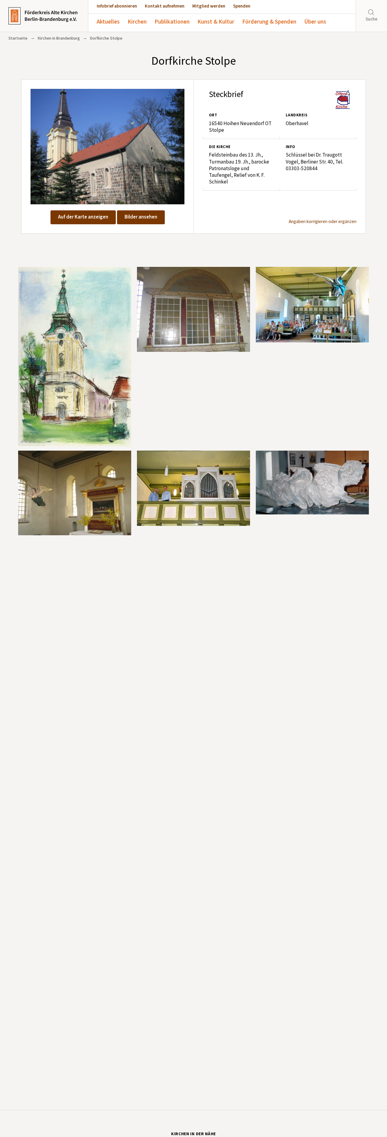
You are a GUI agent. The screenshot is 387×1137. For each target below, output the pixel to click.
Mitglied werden (208, 6)
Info (290, 147)
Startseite (18, 38)
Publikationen (172, 22)
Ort (213, 115)
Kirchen (137, 22)
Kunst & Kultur (215, 22)
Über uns (315, 22)
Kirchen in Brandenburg (59, 38)
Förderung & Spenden (269, 22)
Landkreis (296, 115)
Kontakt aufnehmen (164, 6)
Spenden (241, 6)
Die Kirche (220, 147)
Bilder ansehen (141, 217)
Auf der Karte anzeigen (83, 217)
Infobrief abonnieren (117, 6)
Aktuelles (108, 22)
